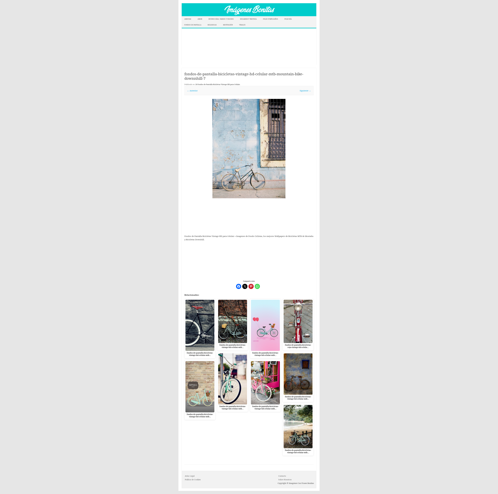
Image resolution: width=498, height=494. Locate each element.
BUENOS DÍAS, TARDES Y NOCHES (221, 19)
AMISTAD (187, 19)
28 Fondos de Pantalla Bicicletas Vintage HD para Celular (217, 84)
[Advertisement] (249, 46)
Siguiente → (305, 90)
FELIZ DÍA (288, 19)
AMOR (200, 19)
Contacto (282, 476)
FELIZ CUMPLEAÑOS (270, 19)
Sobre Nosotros (285, 479)
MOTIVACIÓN (228, 25)
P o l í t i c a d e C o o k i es (193, 479)
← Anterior (192, 90)
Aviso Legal (190, 476)
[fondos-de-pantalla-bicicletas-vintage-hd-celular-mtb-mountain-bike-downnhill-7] (249, 148)
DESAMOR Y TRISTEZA (248, 19)
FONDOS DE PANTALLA (192, 25)
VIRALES (242, 25)
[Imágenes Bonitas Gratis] (249, 15)
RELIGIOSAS (212, 25)
